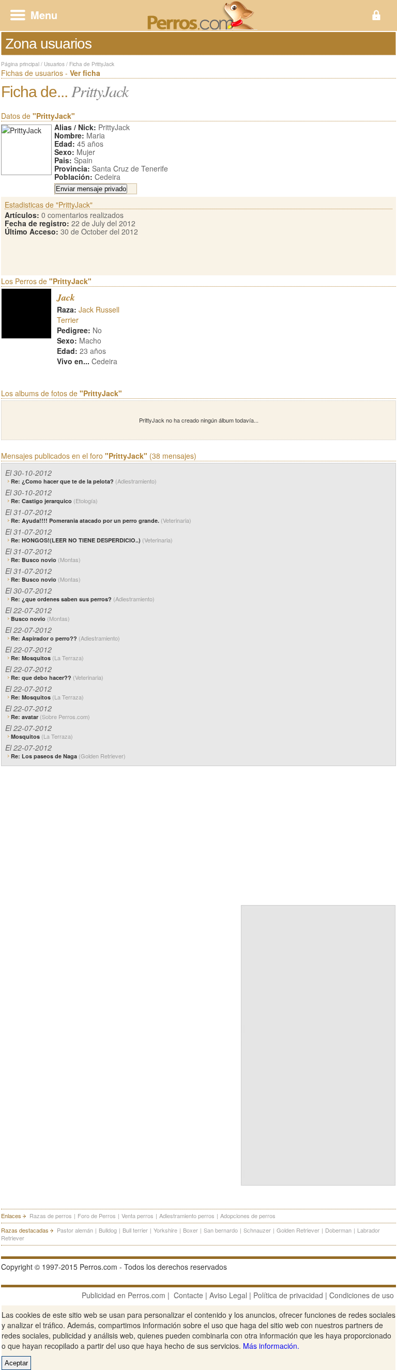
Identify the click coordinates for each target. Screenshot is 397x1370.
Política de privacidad (288, 1295)
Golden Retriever (298, 1230)
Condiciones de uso (361, 1295)
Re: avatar (50, 716)
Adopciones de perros (248, 1215)
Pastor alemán (75, 1230)
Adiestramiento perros (187, 1215)
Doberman (338, 1230)
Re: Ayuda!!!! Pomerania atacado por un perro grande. (101, 520)
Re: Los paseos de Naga (68, 756)
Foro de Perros (97, 1215)
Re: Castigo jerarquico (54, 500)
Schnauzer (257, 1230)
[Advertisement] (318, 833)
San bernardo (221, 1230)
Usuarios (54, 64)
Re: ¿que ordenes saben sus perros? (83, 599)
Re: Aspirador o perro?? (65, 638)
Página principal (20, 64)
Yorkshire (165, 1230)
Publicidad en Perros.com (123, 1295)
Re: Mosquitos (47, 658)
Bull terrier (135, 1230)
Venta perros (137, 1215)
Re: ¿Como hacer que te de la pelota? (84, 481)
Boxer (190, 1230)
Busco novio (40, 618)
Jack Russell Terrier (88, 314)
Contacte (188, 1295)
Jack (66, 297)
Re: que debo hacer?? (57, 677)
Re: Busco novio (46, 559)
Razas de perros (50, 1215)
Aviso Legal (228, 1295)
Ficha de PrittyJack (91, 64)
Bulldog (108, 1230)
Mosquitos (42, 736)
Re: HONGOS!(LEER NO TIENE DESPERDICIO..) (92, 540)
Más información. (271, 1346)
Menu (43, 14)
